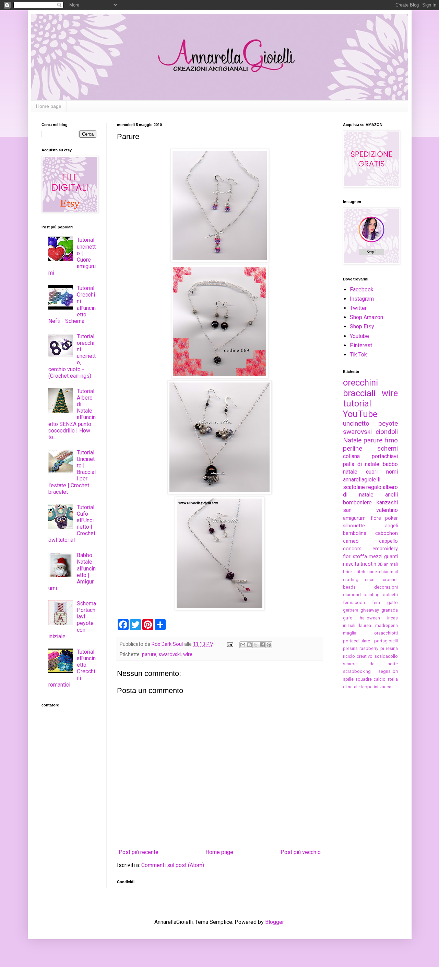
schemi (387, 448)
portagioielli (386, 640)
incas (392, 617)
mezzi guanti (383, 557)
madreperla (386, 625)
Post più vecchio (301, 852)
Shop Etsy (362, 326)
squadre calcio (370, 679)
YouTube (360, 414)
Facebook (361, 289)
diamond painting (361, 594)
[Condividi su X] (255, 644)
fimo (391, 440)
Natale (352, 440)
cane (372, 571)
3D (380, 564)
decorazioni (386, 587)
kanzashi (387, 502)
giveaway (369, 610)
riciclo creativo (358, 656)
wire (187, 654)
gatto (392, 602)
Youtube (359, 336)
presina (350, 648)
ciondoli (387, 432)
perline (352, 448)
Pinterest (361, 345)
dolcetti (390, 594)
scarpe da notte (370, 663)
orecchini (360, 382)
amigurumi (355, 518)
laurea (365, 625)
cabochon (386, 533)
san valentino (370, 510)
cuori (372, 471)
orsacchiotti (386, 633)
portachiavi (385, 456)
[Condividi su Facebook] (262, 644)
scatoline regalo (362, 487)
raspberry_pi (371, 648)
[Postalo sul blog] (249, 644)
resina (392, 648)
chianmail (388, 571)
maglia (349, 633)
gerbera (350, 610)
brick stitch (354, 571)
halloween (370, 617)
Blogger (274, 922)
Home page (48, 106)
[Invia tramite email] (242, 644)
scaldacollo (386, 656)
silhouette (354, 526)
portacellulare (356, 640)
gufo (348, 617)
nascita (351, 564)
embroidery (385, 549)
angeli (391, 526)
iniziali (349, 625)
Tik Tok (358, 354)
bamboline (354, 533)
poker (391, 518)
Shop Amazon (366, 317)
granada (389, 610)
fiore (376, 518)
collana (351, 456)
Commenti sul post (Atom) (172, 865)
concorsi (353, 549)
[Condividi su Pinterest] (268, 644)
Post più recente (138, 852)
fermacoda (354, 602)
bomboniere (357, 502)
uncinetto (356, 423)
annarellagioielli (361, 479)
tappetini (369, 686)
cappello (388, 541)
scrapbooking (357, 671)
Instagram (362, 299)
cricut (370, 579)
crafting (350, 579)
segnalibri (388, 671)
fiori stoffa (355, 557)
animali (391, 564)
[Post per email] (230, 644)
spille (348, 679)
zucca (385, 686)
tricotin (368, 564)
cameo (351, 541)
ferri (376, 602)
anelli (391, 494)
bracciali (359, 393)
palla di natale (361, 464)
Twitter (358, 308)
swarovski (170, 654)
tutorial (357, 403)
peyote (388, 423)
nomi (392, 471)
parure (149, 654)
